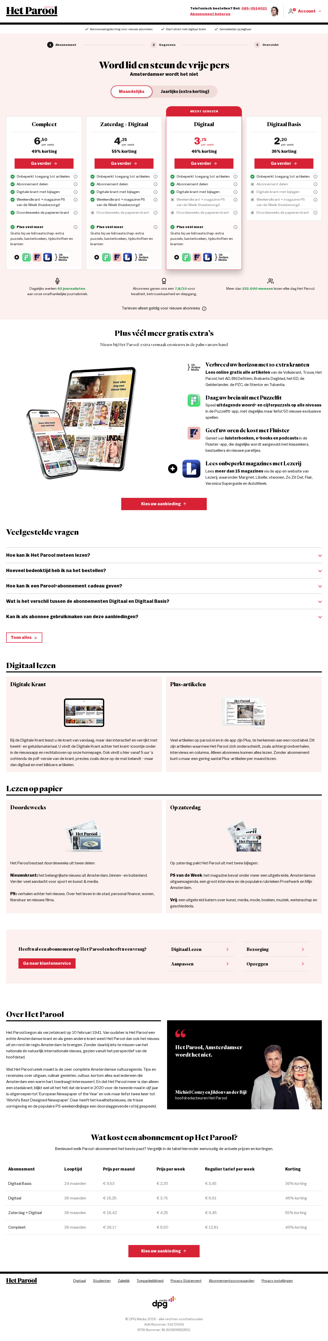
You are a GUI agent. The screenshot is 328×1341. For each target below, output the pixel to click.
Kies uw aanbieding (161, 504)
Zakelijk (124, 1281)
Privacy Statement (186, 1281)
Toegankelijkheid (150, 1281)
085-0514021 (254, 8)
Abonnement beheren (210, 14)
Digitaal (79, 1281)
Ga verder (41, 164)
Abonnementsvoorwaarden (231, 1281)
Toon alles (21, 638)
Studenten (102, 1281)
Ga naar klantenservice (47, 963)
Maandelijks (131, 92)
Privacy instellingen (277, 1281)
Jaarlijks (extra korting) (185, 92)
